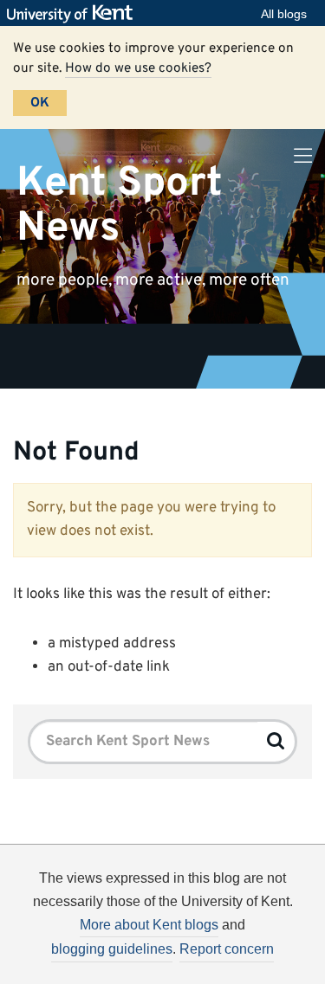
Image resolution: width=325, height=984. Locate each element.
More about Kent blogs (149, 924)
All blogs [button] (284, 14)
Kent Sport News (119, 205)
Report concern (226, 949)
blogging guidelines (111, 949)
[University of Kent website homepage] (74, 14)
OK (39, 103)
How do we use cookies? (138, 68)
